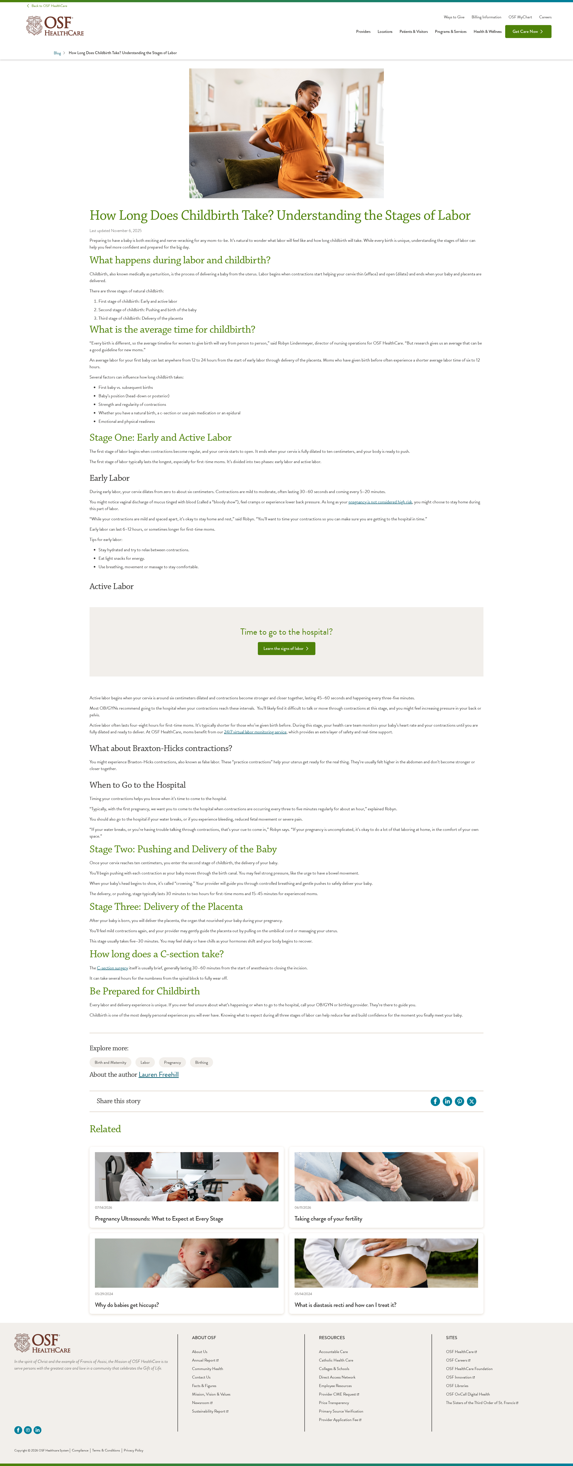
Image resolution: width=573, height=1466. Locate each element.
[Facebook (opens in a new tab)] (18, 1430)
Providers (363, 31)
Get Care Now (525, 31)
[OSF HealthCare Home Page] (55, 26)
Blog (57, 53)
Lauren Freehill (159, 1074)
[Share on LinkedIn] (447, 1101)
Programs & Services (450, 31)
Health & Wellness (488, 31)
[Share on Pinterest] (459, 1101)
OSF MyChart (520, 17)
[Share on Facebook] (435, 1101)
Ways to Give (454, 17)
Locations (385, 31)
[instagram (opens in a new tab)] (28, 1430)
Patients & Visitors (414, 31)
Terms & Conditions (106, 1450)
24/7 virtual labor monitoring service (255, 731)
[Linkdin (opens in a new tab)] (37, 1430)
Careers (545, 17)
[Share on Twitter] (471, 1101)
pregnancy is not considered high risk (380, 501)
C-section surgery (112, 967)
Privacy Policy (133, 1450)
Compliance (80, 1450)
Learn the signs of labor (283, 648)
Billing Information (486, 17)
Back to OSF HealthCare (49, 6)
